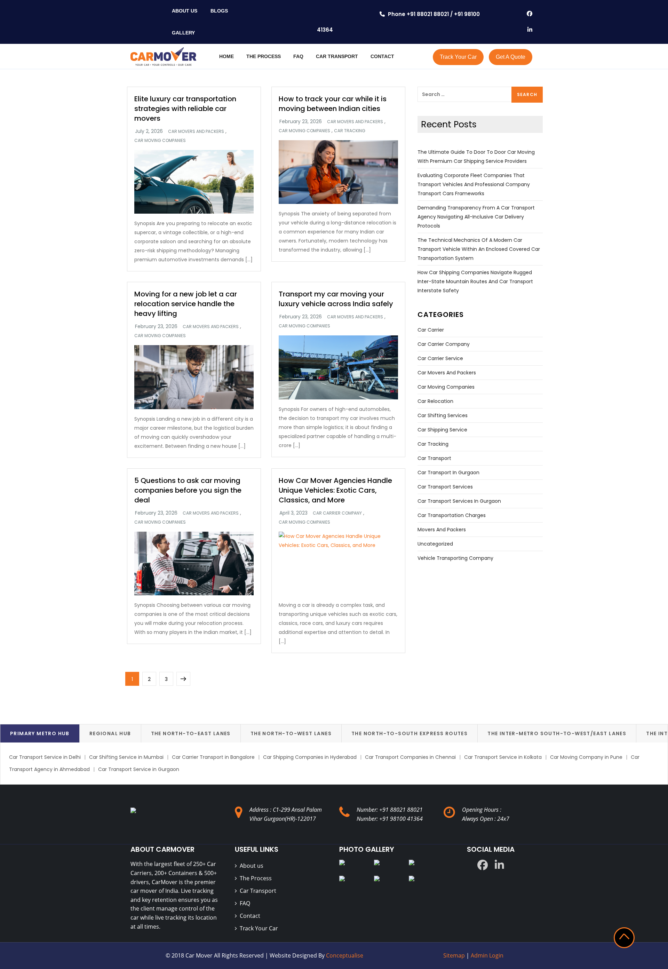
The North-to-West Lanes (291, 733)
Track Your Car (458, 57)
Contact (250, 916)
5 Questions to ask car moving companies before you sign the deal (187, 490)
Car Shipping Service (442, 429)
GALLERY (183, 32)
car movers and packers (196, 131)
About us (251, 865)
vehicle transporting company (455, 558)
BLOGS (219, 11)
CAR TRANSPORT (337, 56)
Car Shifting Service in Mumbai (126, 757)
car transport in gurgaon (448, 472)
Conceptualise (344, 955)
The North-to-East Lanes (191, 733)
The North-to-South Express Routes (409, 733)
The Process (256, 878)
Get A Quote (510, 57)
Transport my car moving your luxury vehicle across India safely (336, 299)
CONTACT (382, 56)
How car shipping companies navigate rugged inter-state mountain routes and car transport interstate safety (475, 281)
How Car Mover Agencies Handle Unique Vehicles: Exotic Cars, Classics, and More (335, 490)
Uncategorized (435, 543)
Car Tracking (349, 131)
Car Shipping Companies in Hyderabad (310, 757)
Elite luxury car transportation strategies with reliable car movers (185, 108)
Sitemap (454, 955)
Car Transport (258, 891)
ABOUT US (184, 11)
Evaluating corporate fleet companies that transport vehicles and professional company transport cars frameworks (474, 184)
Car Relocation (435, 401)
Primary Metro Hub (40, 733)
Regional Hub (110, 733)
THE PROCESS (263, 56)
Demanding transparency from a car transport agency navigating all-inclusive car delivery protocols (476, 216)
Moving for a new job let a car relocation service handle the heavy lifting (185, 303)
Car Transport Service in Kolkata (503, 757)
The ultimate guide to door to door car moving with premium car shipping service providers (476, 157)
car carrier (431, 329)
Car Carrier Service (440, 358)
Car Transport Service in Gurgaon (138, 769)
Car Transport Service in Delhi (45, 757)
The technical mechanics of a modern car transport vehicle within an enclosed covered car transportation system (479, 249)
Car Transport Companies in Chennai (410, 757)
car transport (434, 458)
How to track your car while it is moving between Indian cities (333, 103)
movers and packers (442, 529)
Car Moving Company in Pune (586, 757)
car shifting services (443, 415)
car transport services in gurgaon (459, 501)
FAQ (298, 56)
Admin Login (487, 955)
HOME (226, 56)
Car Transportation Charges (452, 515)
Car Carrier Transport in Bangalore (213, 757)
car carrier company (337, 513)
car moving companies (160, 140)
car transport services (445, 486)
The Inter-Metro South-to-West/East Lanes (556, 733)
